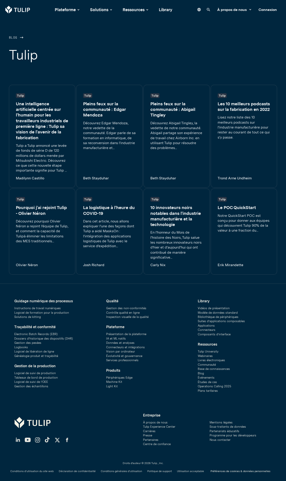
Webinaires (205, 356)
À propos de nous (232, 10)
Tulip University (208, 351)
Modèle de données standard (218, 312)
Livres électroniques (211, 360)
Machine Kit (114, 382)
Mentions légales (221, 422)
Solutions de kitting (27, 317)
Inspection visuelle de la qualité (127, 317)
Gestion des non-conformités (126, 308)
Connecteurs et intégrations (125, 347)
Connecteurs (206, 330)
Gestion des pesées (27, 342)
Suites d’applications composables (221, 321)
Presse (147, 435)
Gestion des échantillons (31, 386)
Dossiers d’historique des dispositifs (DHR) (43, 338)
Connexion (268, 10)
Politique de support (159, 471)
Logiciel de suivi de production (35, 373)
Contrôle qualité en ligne (123, 312)
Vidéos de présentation (214, 308)
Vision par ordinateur (120, 351)
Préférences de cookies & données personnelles (240, 471)
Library (165, 9)
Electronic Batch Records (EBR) (36, 334)
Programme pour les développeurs (233, 435)
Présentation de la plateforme (126, 334)
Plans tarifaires (208, 390)
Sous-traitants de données (228, 426)
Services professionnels (122, 360)
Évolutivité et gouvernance (124, 356)
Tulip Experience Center (159, 426)
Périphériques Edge (119, 377)
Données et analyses (120, 342)
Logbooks (21, 347)
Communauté (207, 364)
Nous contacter (220, 440)
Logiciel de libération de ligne (34, 351)
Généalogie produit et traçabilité (36, 356)
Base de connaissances (214, 369)
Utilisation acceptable (190, 471)
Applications (206, 325)
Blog (14, 37)
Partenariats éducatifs (224, 431)
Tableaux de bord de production (36, 377)
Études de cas (207, 382)
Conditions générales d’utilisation (121, 471)
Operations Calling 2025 (214, 386)
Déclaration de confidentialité (77, 471)
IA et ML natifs (116, 338)
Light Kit (112, 386)
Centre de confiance (157, 444)
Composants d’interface (214, 334)
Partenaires (150, 440)
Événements (206, 377)
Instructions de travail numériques (37, 308)
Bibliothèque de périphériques (218, 317)
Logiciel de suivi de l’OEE (31, 382)
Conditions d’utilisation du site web (32, 471)
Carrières (149, 431)
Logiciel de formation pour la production (41, 312)
